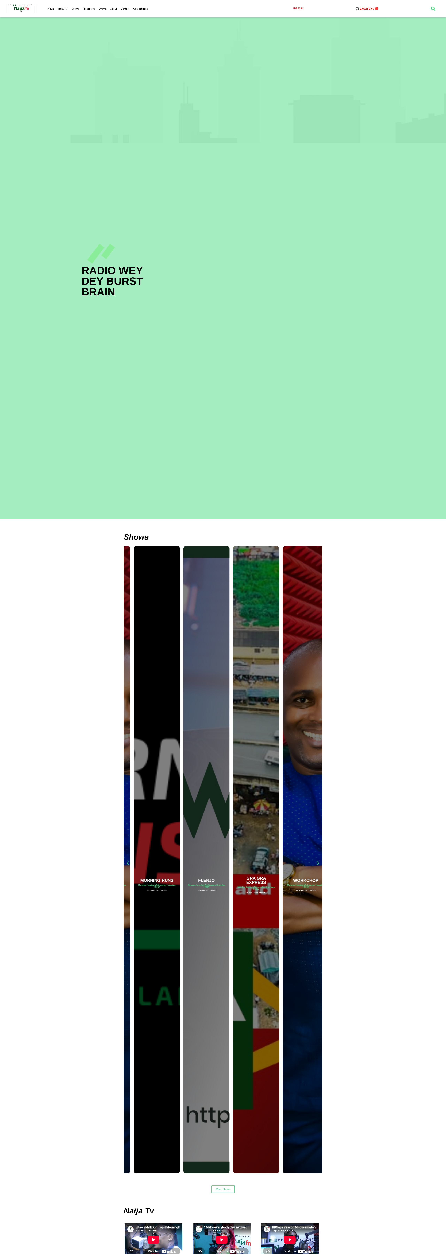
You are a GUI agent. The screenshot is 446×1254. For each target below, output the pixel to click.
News (51, 8)
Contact (125, 8)
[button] (318, 863)
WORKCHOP (297, 880)
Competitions (140, 8)
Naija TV (62, 8)
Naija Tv (139, 1210)
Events (102, 8)
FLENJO (198, 880)
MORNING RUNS (148, 880)
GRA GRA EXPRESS (248, 880)
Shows (75, 8)
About (113, 8)
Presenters (89, 8)
